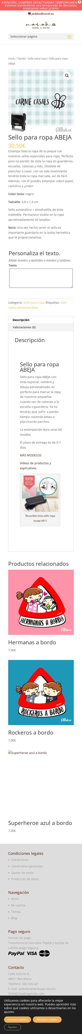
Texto (13, 265)
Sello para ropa (37, 58)
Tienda (21, 58)
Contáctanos (20, 860)
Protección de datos (25, 879)
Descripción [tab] (21, 320)
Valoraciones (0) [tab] (24, 327)
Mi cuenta (18, 905)
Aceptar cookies (17, 1019)
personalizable (27, 308)
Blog (14, 918)
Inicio (11, 58)
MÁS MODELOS (30, 455)
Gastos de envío (22, 873)
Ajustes (12, 1027)
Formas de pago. (20, 938)
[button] (67, 75)
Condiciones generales (27, 866)
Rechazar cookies (47, 1019)
